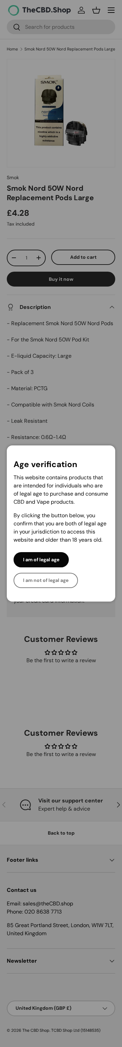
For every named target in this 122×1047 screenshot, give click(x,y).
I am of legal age (41, 560)
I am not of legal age (45, 580)
